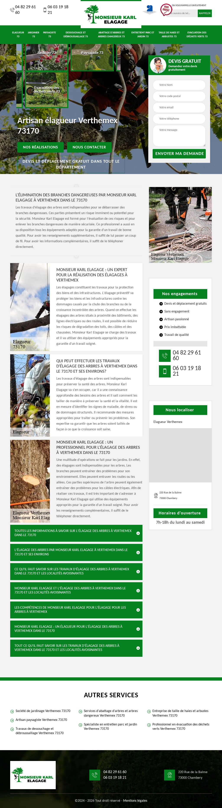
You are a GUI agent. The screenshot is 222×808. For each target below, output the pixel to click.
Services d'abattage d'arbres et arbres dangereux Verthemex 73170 (111, 713)
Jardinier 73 (33, 34)
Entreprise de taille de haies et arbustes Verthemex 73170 (180, 713)
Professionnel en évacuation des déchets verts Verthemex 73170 (180, 727)
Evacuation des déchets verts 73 (197, 34)
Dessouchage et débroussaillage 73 (76, 34)
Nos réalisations (40, 147)
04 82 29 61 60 (25, 10)
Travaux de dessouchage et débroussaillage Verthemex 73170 (40, 731)
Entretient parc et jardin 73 (142, 34)
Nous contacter (89, 147)
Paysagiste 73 (49, 34)
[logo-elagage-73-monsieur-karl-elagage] (111, 14)
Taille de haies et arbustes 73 (169, 34)
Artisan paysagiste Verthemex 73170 (41, 720)
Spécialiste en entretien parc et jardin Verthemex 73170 (110, 727)
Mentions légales (135, 801)
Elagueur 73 (18, 34)
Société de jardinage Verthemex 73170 (43, 711)
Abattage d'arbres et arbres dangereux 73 (111, 34)
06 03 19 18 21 (58, 10)
